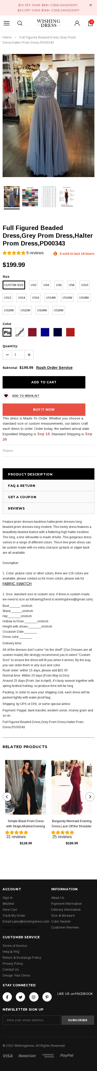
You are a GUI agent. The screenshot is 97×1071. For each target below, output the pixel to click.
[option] (48, 115)
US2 (33, 285)
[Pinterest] (47, 997)
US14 (21, 297)
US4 (46, 285)
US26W (58, 310)
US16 (35, 297)
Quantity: (10, 346)
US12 (7, 297)
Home (7, 37)
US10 (84, 285)
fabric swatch (17, 584)
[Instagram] (34, 997)
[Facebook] (7, 997)
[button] (23, 253)
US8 (71, 285)
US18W (84, 297)
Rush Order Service (54, 368)
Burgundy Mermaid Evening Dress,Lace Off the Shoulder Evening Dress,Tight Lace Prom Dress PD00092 (72, 824)
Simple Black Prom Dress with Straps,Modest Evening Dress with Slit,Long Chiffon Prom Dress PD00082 (25, 824)
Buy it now (44, 409)
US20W (9, 310)
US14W (51, 297)
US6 (59, 285)
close (90, 5)
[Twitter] (20, 997)
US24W (42, 310)
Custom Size (14, 285)
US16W (67, 297)
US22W (25, 310)
